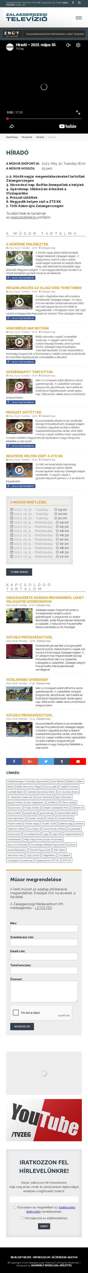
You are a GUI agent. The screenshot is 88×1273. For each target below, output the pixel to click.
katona (79, 823)
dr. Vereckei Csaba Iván (20, 797)
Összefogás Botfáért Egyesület (47, 844)
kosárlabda (74, 828)
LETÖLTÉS (43, 908)
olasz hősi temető (17, 844)
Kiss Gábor (33, 828)
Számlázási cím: (22, 937)
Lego (46, 834)
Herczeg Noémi (16, 818)
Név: (13, 923)
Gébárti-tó (77, 807)
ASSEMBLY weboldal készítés (51, 1265)
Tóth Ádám (59, 850)
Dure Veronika (44, 797)
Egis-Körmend (63, 797)
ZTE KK (66, 860)
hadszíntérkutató (66, 813)
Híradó (40, 137)
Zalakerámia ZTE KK (47, 860)
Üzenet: (16, 979)
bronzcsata (50, 786)
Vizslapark (65, 855)
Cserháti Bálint (15, 791)
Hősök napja (32, 823)
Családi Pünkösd (69, 786)
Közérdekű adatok (64, 1257)
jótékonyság (66, 823)
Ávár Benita (57, 781)
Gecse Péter (14, 813)
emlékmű (53, 802)
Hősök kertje (14, 823)
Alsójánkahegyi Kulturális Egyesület (27, 781)
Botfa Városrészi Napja (28, 786)
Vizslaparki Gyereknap (20, 860)
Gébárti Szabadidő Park (56, 807)
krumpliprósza (32, 834)
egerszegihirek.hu (24, 217)
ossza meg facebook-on (23, 277)
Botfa (10, 786)
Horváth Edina (65, 818)
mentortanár (14, 839)
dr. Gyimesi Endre (68, 791)
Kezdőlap (12, 137)
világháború (49, 855)
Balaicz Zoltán (75, 781)
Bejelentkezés (21, 1257)
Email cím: (17, 951)
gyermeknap (47, 813)
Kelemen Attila (15, 828)
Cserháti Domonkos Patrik (41, 791)
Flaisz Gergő (69, 802)
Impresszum (41, 1257)
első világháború (35, 802)
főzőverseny (14, 807)
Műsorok (27, 137)
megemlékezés (73, 834)
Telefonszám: (20, 965)
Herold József (36, 818)
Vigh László (33, 855)
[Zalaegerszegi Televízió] (26, 17)
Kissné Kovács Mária (53, 828)
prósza (72, 844)
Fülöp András (32, 807)
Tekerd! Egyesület (40, 850)
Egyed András (15, 802)
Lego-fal (56, 834)
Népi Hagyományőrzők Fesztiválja (43, 839)
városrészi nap (15, 855)
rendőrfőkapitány (17, 850)
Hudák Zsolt (49, 823)
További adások (19, 572)
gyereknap (30, 813)
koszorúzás (13, 834)
